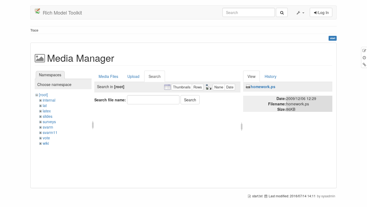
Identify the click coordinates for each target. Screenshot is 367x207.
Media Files (108, 76)
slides (47, 116)
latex (47, 110)
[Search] (282, 12)
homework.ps (263, 86)
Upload (133, 76)
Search (155, 76)
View (251, 76)
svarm (48, 127)
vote (46, 137)
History (270, 76)
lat (45, 105)
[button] (300, 12)
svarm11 (50, 132)
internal (49, 100)
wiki (46, 143)
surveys (49, 121)
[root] (43, 94)
